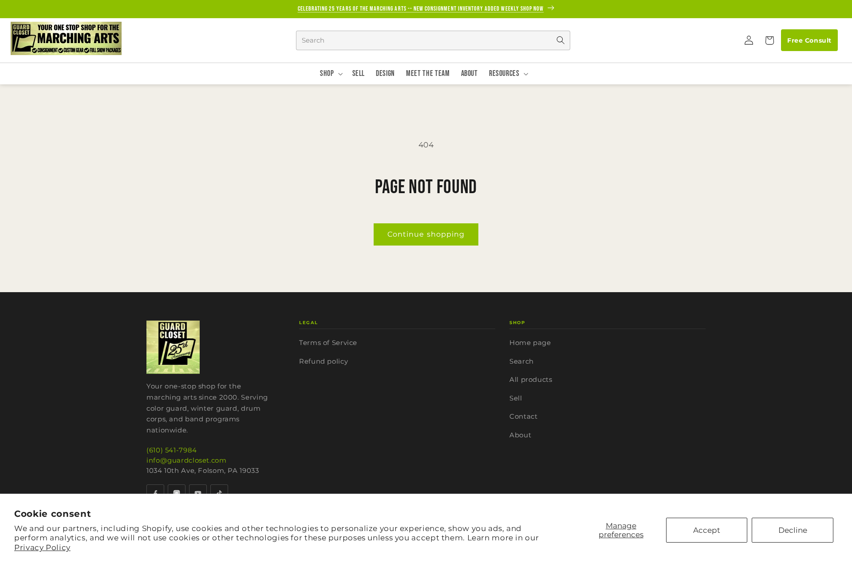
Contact (523, 416)
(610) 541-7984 (171, 450)
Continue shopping (426, 234)
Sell (515, 398)
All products (530, 379)
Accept (706, 530)
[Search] (560, 40)
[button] (769, 40)
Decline (792, 530)
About (520, 435)
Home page (530, 342)
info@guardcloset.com (186, 460)
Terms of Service (328, 342)
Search (521, 361)
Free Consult (809, 40)
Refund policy (323, 361)
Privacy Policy (42, 547)
